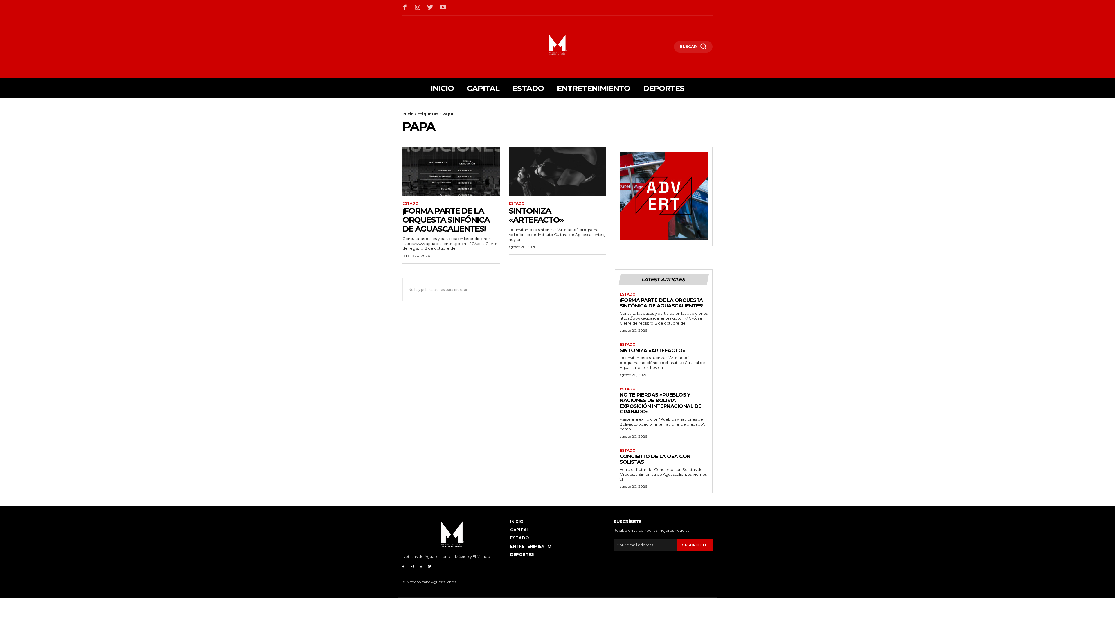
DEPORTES (522, 554)
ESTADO (410, 203)
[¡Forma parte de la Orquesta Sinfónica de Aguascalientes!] (451, 171)
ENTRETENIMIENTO (530, 546)
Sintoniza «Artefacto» (536, 215)
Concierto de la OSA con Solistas (655, 459)
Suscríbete (694, 545)
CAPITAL (519, 529)
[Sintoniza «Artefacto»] (557, 171)
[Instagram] (418, 8)
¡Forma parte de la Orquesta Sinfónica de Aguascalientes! (446, 220)
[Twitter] (430, 8)
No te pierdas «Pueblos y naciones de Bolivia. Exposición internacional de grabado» (661, 403)
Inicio (408, 113)
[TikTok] (421, 566)
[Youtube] (443, 8)
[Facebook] (405, 8)
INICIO (516, 521)
